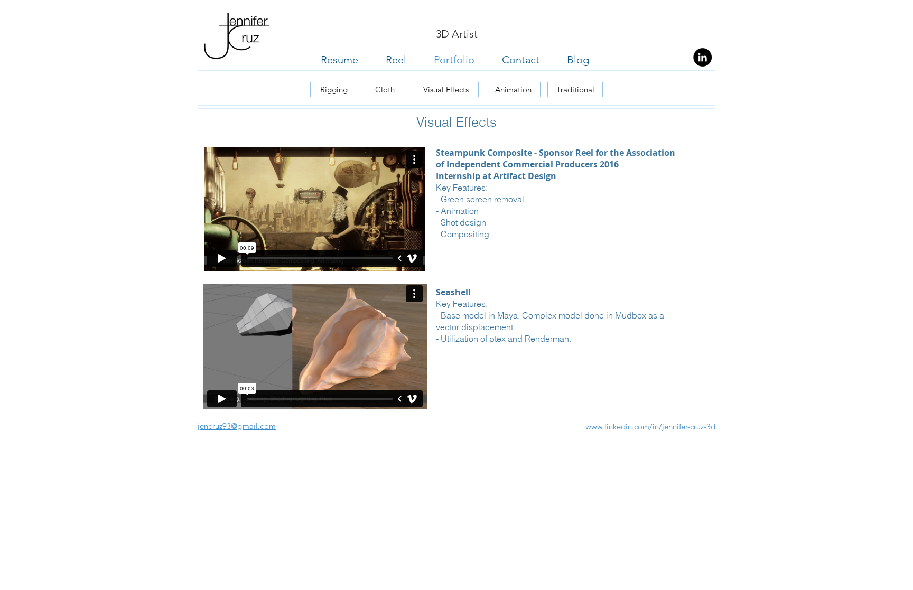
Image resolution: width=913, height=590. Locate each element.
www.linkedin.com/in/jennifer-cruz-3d (650, 427)
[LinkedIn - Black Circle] (702, 57)
